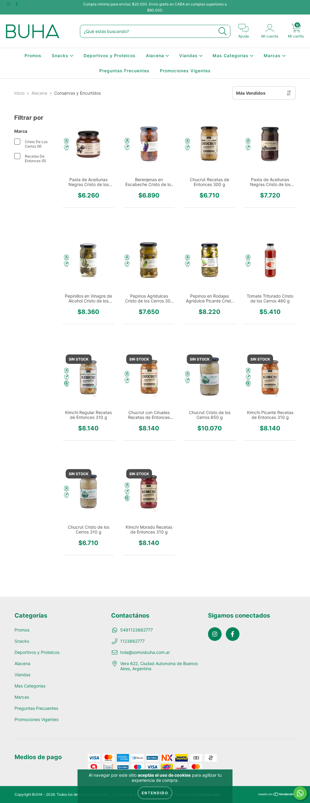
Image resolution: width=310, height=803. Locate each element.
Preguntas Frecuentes (124, 70)
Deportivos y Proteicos (110, 55)
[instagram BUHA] (9, 4)
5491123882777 (136, 629)
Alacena (156, 55)
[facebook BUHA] (16, 4)
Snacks (61, 55)
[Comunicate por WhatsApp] (300, 793)
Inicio (19, 93)
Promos (33, 55)
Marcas (273, 55)
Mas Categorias (231, 55)
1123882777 (132, 641)
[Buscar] (222, 31)
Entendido (155, 793)
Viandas (189, 55)
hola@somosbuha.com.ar (145, 652)
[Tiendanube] (276, 794)
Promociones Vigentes (185, 70)
